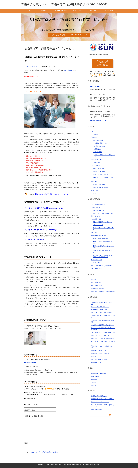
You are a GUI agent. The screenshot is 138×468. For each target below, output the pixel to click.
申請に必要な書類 (96, 219)
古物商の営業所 (95, 207)
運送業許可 (94, 385)
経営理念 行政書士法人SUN (101, 184)
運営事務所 (93, 10)
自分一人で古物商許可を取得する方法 (102, 265)
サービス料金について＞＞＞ (32, 91)
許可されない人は (99, 146)
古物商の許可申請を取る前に (99, 396)
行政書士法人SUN (68, 70)
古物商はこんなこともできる (99, 350)
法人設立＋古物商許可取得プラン (102, 174)
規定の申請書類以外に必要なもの (102, 222)
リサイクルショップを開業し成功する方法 (103, 332)
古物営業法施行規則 (96, 285)
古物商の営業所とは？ (100, 143)
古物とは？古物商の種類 (98, 204)
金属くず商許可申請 (98, 168)
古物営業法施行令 (96, 282)
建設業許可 (94, 379)
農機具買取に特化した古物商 (99, 359)
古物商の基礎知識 (98, 140)
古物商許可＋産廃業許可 (100, 171)
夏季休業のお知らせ (96, 409)
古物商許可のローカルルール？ (100, 402)
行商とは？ (97, 149)
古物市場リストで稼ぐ (97, 356)
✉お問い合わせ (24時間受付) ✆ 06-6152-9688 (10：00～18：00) (69, 35)
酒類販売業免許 (95, 376)
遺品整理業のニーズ (96, 362)
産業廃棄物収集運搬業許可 (98, 373)
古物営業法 (94, 279)
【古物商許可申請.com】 (31, 66)
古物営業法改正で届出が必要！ (100, 310)
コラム (94, 193)
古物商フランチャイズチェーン (100, 353)
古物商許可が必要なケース (98, 235)
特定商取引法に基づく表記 (100, 187)
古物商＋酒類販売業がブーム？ (100, 307)
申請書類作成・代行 (61, 10)
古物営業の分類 (97, 152)
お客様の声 (96, 134)
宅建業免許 (94, 382)
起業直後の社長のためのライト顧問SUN (102, 399)
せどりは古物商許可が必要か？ (102, 238)
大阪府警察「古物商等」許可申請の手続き (103, 291)
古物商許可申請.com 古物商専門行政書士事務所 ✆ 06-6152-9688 (64, 4)
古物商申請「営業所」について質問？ (103, 213)
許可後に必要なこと (96, 260)
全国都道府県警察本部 (97, 288)
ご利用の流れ (96, 162)
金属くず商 (56, 452)
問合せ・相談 (109, 10)
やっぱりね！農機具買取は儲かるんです (102, 325)
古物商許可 (43, 452)
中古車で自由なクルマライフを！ (100, 335)
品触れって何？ (97, 263)
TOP (29, 10)
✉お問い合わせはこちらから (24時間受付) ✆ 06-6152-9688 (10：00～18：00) (102, 63)
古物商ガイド (45, 10)
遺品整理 (49, 452)
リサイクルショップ (34, 452)
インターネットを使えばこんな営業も (102, 312)
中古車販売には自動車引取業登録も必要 (102, 338)
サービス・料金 (77, 10)
